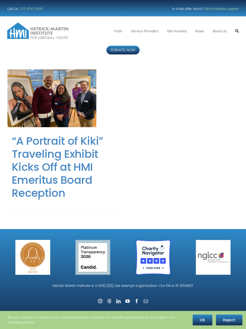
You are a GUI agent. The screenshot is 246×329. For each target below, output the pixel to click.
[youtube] (127, 301)
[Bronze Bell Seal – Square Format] (32, 241)
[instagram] (100, 301)
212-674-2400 (32, 9)
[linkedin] (118, 301)
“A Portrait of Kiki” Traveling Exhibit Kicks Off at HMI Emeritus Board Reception (57, 167)
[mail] (146, 301)
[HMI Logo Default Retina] (38, 24)
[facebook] (137, 301)
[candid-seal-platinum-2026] (92, 241)
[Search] (237, 31)
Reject (229, 320)
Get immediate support (221, 9)
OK (202, 320)
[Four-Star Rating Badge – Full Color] (153, 241)
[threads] (109, 301)
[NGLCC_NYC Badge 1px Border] (213, 241)
